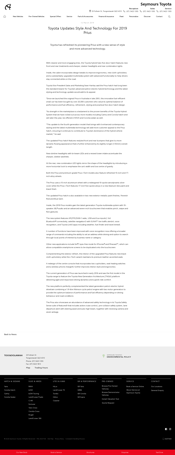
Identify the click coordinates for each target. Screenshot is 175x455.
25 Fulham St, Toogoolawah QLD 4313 (107, 11)
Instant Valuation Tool (110, 399)
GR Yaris (81, 386)
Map (28, 367)
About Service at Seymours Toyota (133, 391)
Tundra (55, 393)
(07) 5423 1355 (132, 9)
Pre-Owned (107, 381)
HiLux (55, 386)
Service (69, 16)
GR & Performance (87, 381)
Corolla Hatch (9, 390)
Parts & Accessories (85, 16)
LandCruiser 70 (59, 390)
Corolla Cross (34, 411)
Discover (147, 16)
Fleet (122, 16)
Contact (159, 16)
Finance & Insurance (106, 16)
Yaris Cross (33, 407)
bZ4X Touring (34, 393)
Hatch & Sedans (12, 381)
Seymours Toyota (156, 3)
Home (4, 16)
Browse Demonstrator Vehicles (111, 393)
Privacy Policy (59, 439)
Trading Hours (41, 367)
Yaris (6, 386)
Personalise (133, 16)
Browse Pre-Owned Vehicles (109, 387)
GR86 (80, 390)
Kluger (31, 414)
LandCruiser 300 (35, 418)
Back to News (10, 334)
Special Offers (55, 16)
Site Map (50, 439)
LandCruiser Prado (36, 397)
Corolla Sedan (9, 397)
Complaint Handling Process (75, 439)
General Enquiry (157, 390)
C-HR (31, 400)
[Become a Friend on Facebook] (166, 429)
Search (169, 16)
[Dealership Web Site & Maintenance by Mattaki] (167, 439)
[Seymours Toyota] (7, 7)
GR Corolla (82, 393)
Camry (6, 393)
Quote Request (108, 403)
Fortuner (32, 404)
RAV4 (31, 386)
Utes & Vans (59, 381)
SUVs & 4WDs (35, 381)
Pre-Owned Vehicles (36, 16)
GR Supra (81, 397)
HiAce (55, 397)
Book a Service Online (135, 386)
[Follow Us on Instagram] (170, 429)
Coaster (56, 400)
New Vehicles (18, 16)
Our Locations (156, 386)
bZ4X (31, 390)
